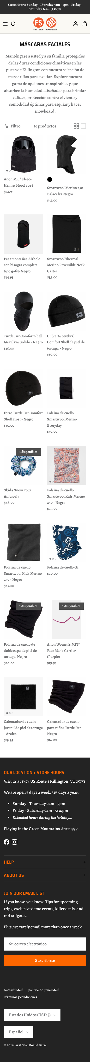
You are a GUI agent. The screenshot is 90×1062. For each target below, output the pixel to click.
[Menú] (5, 24)
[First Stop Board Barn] (45, 24)
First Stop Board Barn (30, 1045)
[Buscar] (16, 24)
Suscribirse (45, 960)
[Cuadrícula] (76, 126)
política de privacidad (43, 990)
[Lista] (83, 126)
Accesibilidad (13, 990)
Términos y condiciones (20, 997)
